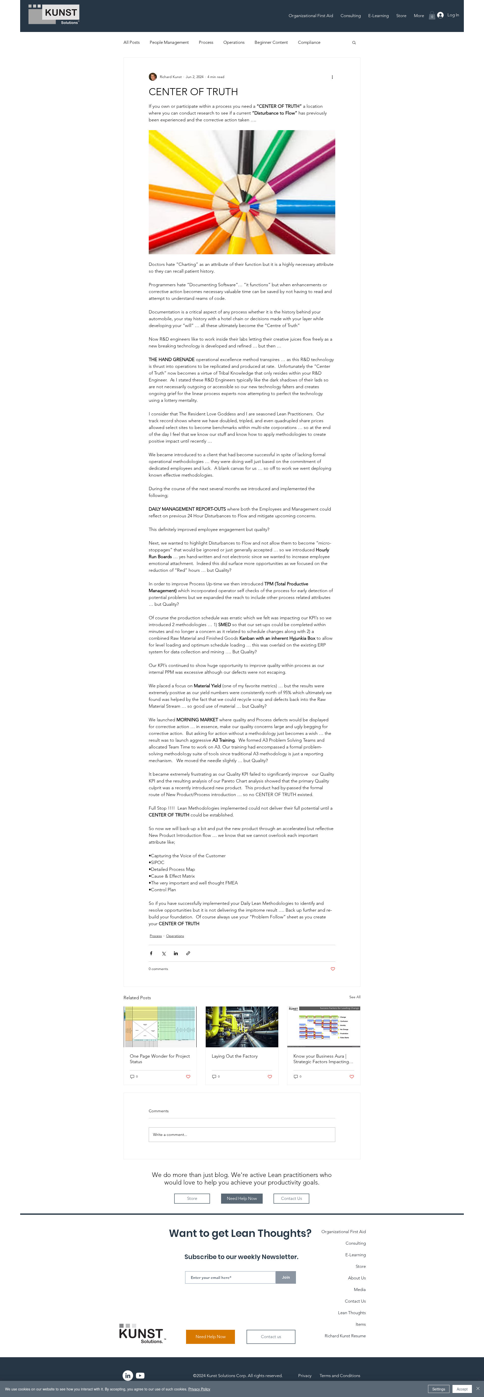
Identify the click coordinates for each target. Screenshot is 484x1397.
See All (354, 997)
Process (206, 42)
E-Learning (355, 1254)
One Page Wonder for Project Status (160, 1058)
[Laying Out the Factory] (242, 1027)
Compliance (309, 42)
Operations (234, 42)
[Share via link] (188, 953)
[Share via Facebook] (151, 953)
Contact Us (355, 1301)
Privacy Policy (199, 1388)
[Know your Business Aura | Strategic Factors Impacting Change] (323, 1027)
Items (361, 1324)
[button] (432, 15)
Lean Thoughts (352, 1312)
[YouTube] (140, 1375)
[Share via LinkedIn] (175, 953)
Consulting (356, 1243)
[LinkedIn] (128, 1375)
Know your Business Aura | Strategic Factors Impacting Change (321, 1058)
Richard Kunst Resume (345, 1335)
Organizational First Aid (343, 1231)
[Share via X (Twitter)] (163, 953)
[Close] (478, 1389)
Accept (462, 1388)
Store (361, 1266)
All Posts (132, 42)
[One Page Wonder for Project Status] (160, 1027)
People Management (169, 42)
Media (360, 1289)
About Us (357, 1277)
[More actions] (332, 77)
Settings (438, 1388)
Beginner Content (271, 42)
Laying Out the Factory (235, 1056)
